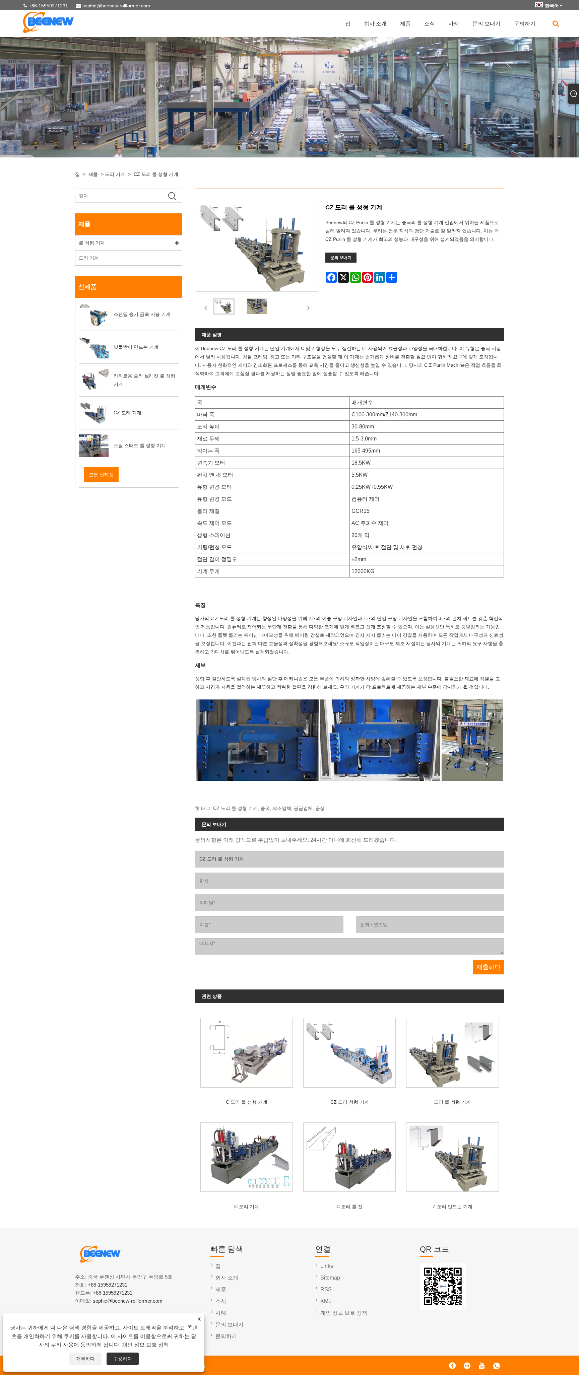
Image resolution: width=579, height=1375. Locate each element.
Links (326, 1266)
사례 (453, 23)
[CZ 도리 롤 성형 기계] (223, 307)
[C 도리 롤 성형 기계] (246, 1050)
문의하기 (524, 23)
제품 (405, 23)
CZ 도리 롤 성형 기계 (156, 174)
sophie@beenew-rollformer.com (116, 5)
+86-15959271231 (48, 5)
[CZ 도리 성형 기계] (349, 1050)
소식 (429, 23)
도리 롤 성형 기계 (452, 1102)
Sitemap (330, 1278)
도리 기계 (115, 174)
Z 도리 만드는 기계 (452, 1206)
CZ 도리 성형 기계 (349, 1102)
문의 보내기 (486, 23)
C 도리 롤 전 (349, 1206)
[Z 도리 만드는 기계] (452, 1154)
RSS (326, 1289)
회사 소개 (375, 23)
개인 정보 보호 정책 (145, 1345)
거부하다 (85, 1358)
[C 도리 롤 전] (349, 1154)
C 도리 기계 (246, 1206)
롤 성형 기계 (92, 243)
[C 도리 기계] (246, 1154)
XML (325, 1301)
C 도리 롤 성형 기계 (246, 1102)
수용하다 (122, 1358)
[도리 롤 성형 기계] (452, 1050)
